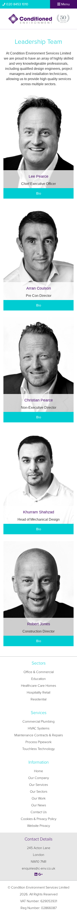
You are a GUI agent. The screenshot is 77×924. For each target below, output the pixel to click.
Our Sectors (38, 791)
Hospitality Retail (38, 692)
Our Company (38, 778)
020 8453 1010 (17, 4)
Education (38, 679)
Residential (38, 699)
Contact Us (39, 812)
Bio (38, 193)
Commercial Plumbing (38, 721)
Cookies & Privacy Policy (38, 819)
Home (38, 771)
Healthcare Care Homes (38, 686)
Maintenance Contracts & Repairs (38, 735)
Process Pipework (38, 742)
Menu (65, 4)
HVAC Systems (38, 728)
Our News (38, 805)
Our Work (39, 798)
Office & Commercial (39, 672)
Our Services (38, 785)
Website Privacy (38, 826)
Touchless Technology (38, 749)
